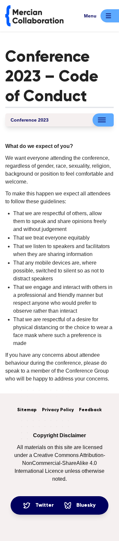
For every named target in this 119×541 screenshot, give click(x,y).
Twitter (44, 505)
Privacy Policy (58, 410)
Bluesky (86, 505)
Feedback (90, 410)
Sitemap (27, 410)
